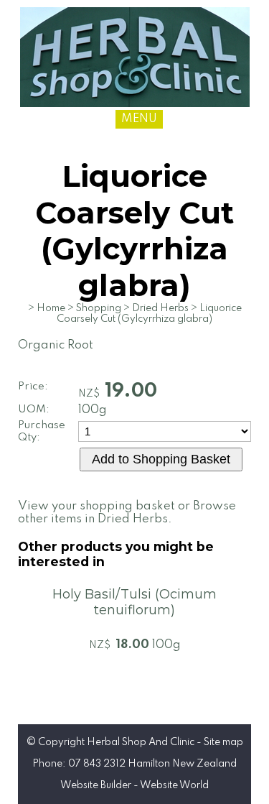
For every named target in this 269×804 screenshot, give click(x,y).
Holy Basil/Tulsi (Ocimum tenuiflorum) (134, 602)
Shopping (98, 308)
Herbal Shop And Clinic (140, 742)
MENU (139, 119)
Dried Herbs (160, 308)
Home (51, 308)
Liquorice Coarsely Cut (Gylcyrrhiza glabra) (149, 313)
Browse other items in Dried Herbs (127, 512)
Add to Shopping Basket (161, 459)
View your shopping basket (96, 506)
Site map (223, 742)
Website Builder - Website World (134, 785)
